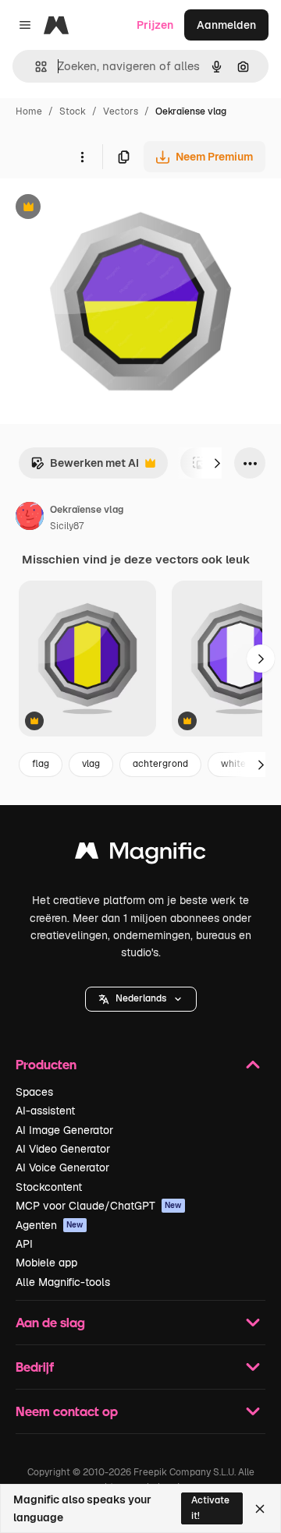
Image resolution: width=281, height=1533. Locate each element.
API (24, 1244)
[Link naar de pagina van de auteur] (30, 518)
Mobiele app (46, 1263)
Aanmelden (226, 25)
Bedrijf (35, 1366)
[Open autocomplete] (34, 66)
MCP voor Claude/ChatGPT (99, 1206)
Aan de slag (50, 1322)
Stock (72, 111)
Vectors (120, 111)
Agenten (50, 1225)
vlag (91, 764)
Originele (102, 208)
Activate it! (210, 1507)
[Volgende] (217, 463)
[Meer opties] (82, 156)
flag (40, 764)
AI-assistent (45, 1111)
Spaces (34, 1092)
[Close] (260, 1508)
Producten (46, 1064)
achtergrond (160, 764)
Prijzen (155, 25)
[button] (141, 999)
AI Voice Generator (62, 1167)
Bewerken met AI (84, 467)
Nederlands (141, 998)
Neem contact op (67, 1411)
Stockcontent (49, 1187)
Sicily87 (67, 526)
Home (29, 111)
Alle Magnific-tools (63, 1282)
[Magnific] (140, 854)
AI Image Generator (64, 1130)
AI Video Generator (63, 1149)
